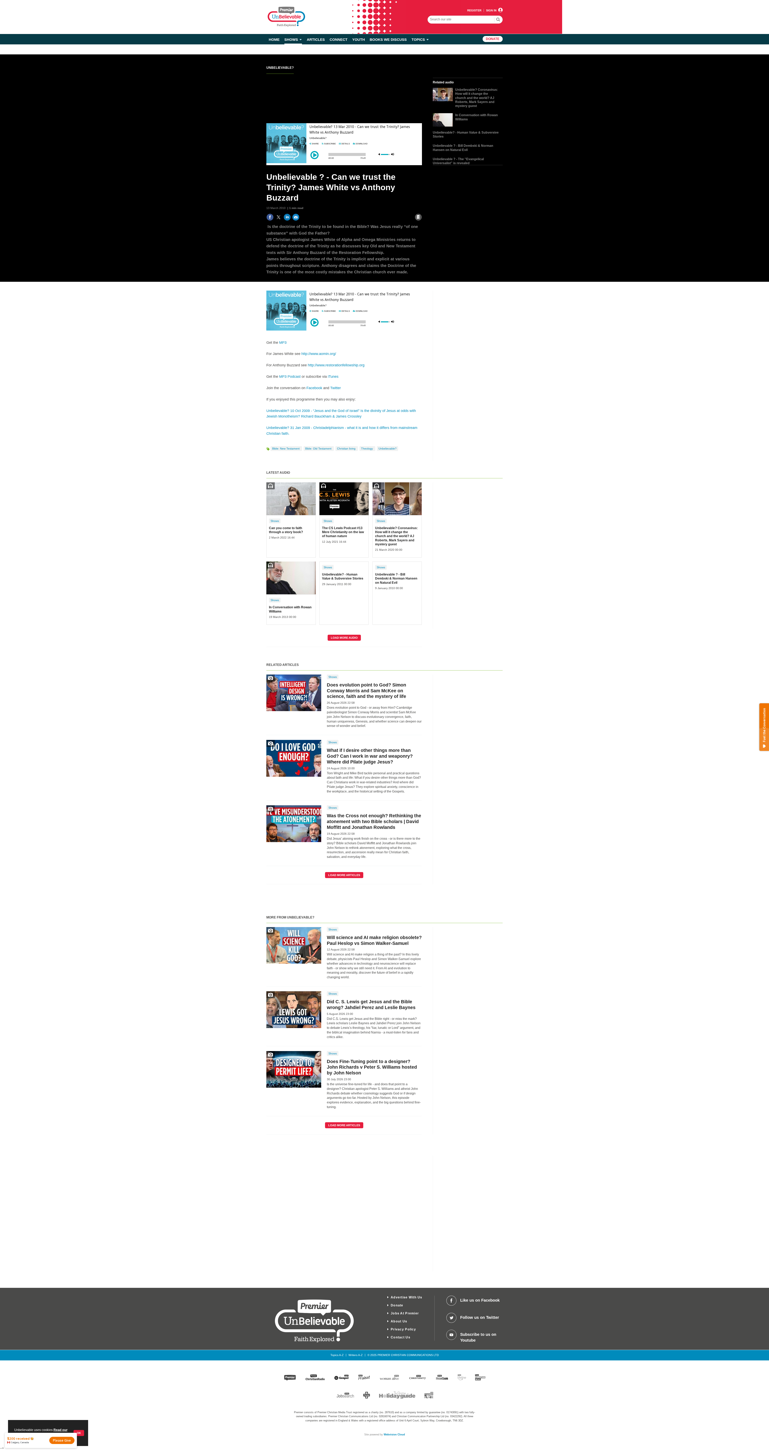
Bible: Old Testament (318, 448)
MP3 (283, 343)
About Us (399, 1321)
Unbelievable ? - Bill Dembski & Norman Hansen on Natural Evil (396, 578)
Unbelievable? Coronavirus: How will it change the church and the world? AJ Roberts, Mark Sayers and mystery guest (476, 98)
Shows (275, 521)
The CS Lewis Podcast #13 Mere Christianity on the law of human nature (343, 532)
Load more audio (344, 637)
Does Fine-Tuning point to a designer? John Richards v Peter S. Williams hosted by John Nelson (372, 1067)
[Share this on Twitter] (278, 217)
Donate (397, 1305)
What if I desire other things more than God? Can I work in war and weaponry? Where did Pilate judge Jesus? (370, 756)
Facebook (314, 388)
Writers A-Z (355, 1355)
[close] (422, 208)
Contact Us (400, 1337)
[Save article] (418, 217)
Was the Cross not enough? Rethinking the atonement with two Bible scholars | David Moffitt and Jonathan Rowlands (374, 821)
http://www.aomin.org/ (318, 354)
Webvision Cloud (394, 1434)
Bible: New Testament (286, 448)
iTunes (333, 377)
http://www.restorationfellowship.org (336, 365)
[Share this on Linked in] (287, 217)
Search (498, 20)
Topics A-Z (337, 1355)
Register (474, 10)
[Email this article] (295, 217)
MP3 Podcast (290, 377)
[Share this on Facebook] (270, 217)
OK (79, 1433)
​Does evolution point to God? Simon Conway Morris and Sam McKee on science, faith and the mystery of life (366, 690)
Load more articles (344, 875)
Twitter (335, 388)
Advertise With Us (406, 1297)
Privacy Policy (403, 1329)
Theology (367, 448)
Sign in (369, 208)
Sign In (491, 10)
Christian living (346, 448)
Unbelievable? (280, 67)
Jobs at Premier (405, 1313)
